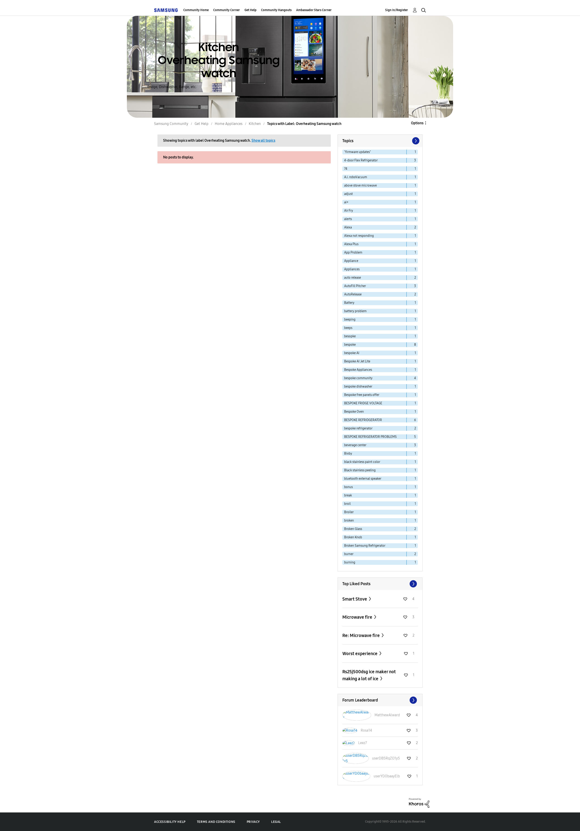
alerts (348, 219)
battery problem (355, 311)
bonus (348, 487)
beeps (348, 328)
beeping (349, 319)
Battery (349, 303)
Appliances (352, 269)
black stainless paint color (362, 462)
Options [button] (417, 123)
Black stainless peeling (360, 470)
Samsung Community (171, 124)
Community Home (196, 10)
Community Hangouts (276, 10)
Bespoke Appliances (358, 370)
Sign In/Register (396, 10)
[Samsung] (166, 10)
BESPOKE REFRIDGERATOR (363, 420)
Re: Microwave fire (361, 635)
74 (345, 169)
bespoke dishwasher (358, 386)
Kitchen (255, 124)
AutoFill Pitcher (355, 286)
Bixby (348, 453)
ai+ (346, 202)
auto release (352, 278)
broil (347, 504)
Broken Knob (353, 537)
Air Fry (348, 211)
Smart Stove (355, 599)
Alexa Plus (351, 244)
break (348, 495)
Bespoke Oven (354, 412)
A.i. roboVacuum (355, 177)
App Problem (353, 252)
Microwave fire (357, 617)
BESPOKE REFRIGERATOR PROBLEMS (370, 437)
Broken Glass (353, 529)
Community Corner (226, 10)
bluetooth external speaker (362, 479)
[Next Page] (415, 141)
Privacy (253, 822)
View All (380, 584)
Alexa (348, 227)
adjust (348, 194)
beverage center (355, 445)
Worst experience (360, 653)
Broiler (349, 512)
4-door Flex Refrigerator (361, 160)
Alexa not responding (359, 236)
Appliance (351, 261)
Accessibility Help (170, 822)
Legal (276, 822)
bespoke (350, 345)
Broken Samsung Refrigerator (364, 546)
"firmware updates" (357, 152)
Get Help (250, 10)
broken (349, 520)
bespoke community (358, 378)
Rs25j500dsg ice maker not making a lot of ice (369, 675)
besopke (350, 336)
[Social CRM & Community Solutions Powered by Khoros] (419, 802)
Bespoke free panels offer (361, 395)
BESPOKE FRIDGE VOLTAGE (363, 403)
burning (349, 562)
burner (348, 554)
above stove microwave (360, 185)
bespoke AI (351, 353)
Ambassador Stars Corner (314, 10)
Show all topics (263, 140)
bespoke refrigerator (358, 428)
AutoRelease (353, 294)
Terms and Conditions (216, 822)
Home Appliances (228, 124)
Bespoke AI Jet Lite (357, 361)
